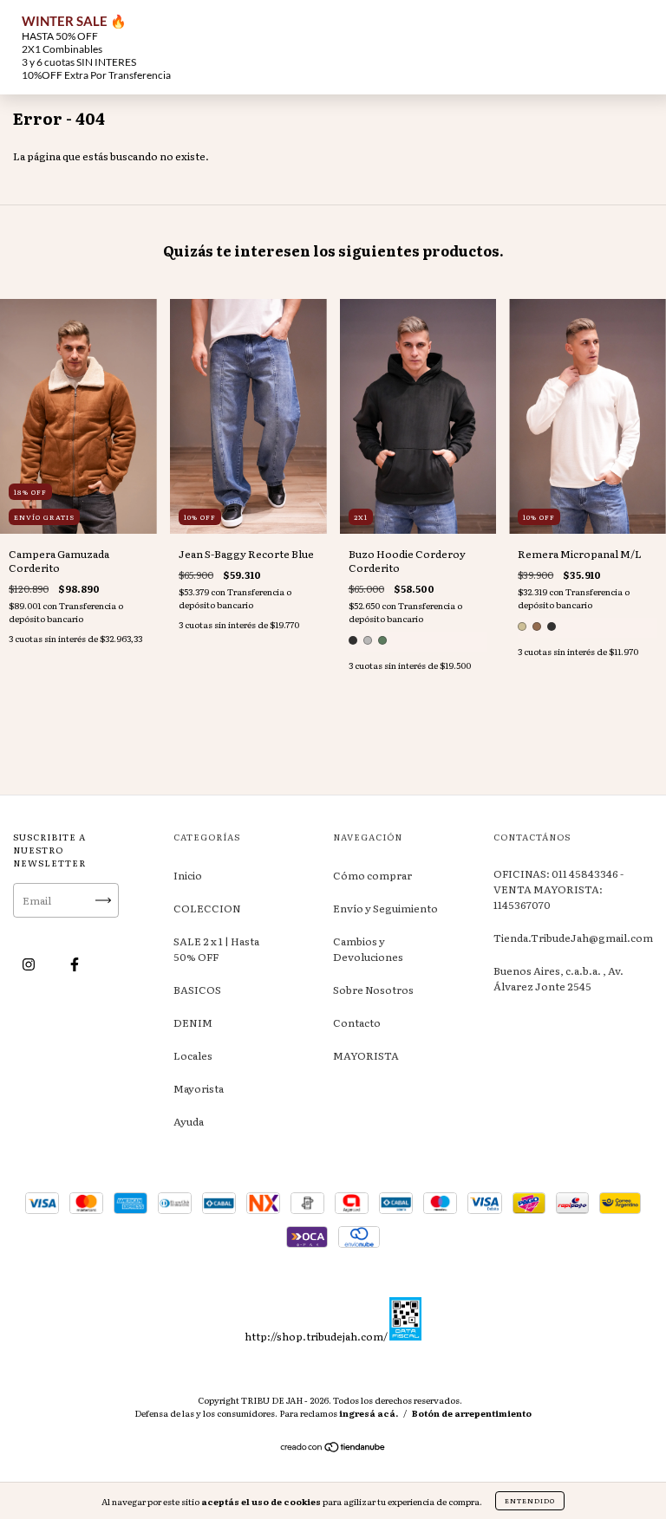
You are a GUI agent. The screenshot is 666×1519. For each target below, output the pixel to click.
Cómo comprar (372, 875)
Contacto (357, 1022)
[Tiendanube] (333, 1448)
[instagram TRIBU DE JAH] (29, 963)
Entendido (530, 1500)
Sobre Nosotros (373, 989)
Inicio (187, 875)
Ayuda (188, 1121)
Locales (192, 1055)
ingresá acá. (368, 1412)
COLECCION (207, 908)
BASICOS (197, 989)
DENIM (192, 1022)
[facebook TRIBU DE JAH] (74, 963)
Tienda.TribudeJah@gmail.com (573, 937)
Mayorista (198, 1088)
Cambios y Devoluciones (368, 948)
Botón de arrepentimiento (472, 1412)
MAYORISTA (366, 1055)
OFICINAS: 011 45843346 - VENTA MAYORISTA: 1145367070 (558, 889)
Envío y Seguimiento (385, 908)
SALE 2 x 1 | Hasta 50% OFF (216, 948)
